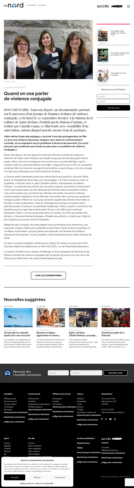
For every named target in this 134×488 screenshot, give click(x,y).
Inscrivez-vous (113, 108)
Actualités (8, 306)
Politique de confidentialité (44, 483)
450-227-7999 (107, 409)
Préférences (60, 477)
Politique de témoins (27, 483)
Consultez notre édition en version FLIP (118, 33)
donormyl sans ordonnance (16, 412)
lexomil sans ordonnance (14, 417)
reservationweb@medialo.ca (112, 412)
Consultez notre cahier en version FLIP (120, 54)
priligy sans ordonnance (14, 422)
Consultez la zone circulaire (118, 74)
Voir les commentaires (48, 275)
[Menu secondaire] (128, 6)
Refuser (37, 477)
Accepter (15, 477)
